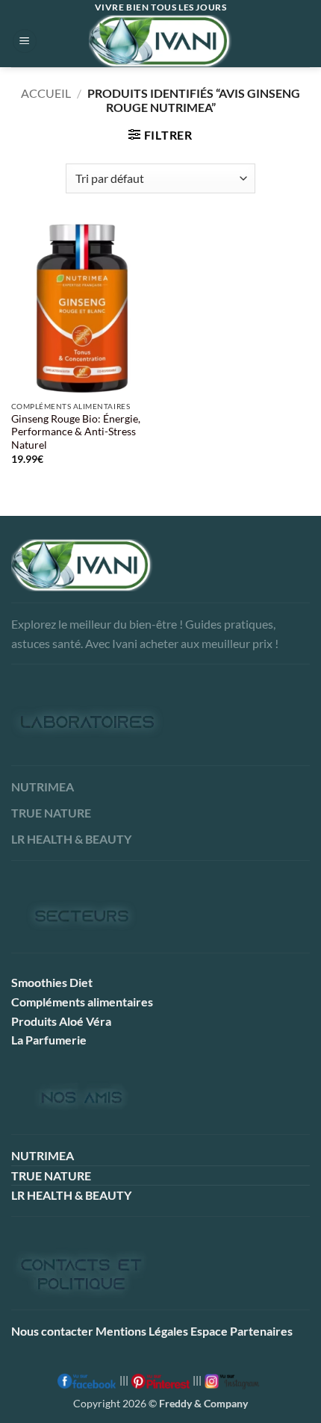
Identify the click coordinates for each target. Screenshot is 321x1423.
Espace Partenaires (241, 1331)
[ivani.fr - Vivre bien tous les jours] (160, 41)
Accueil (46, 93)
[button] (25, 41)
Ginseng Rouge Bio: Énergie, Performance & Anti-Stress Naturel (75, 432)
